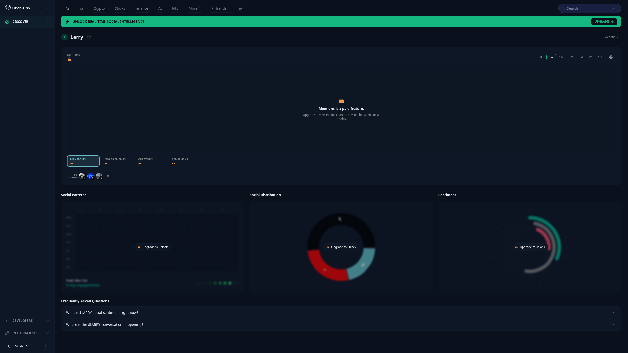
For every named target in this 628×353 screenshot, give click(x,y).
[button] (152, 242)
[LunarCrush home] (17, 8)
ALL (599, 57)
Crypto (99, 8)
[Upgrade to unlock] (69, 59)
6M (581, 57)
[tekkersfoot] (90, 176)
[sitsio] (99, 176)
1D (541, 57)
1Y (590, 57)
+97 (107, 175)
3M (571, 57)
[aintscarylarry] (82, 176)
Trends (219, 8)
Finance (141, 8)
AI (160, 8)
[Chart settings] (611, 57)
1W (551, 57)
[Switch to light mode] (45, 346)
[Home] (67, 8)
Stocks (120, 8)
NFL (175, 8)
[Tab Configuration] (240, 8)
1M (561, 57)
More (193, 8)
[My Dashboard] (81, 8)
